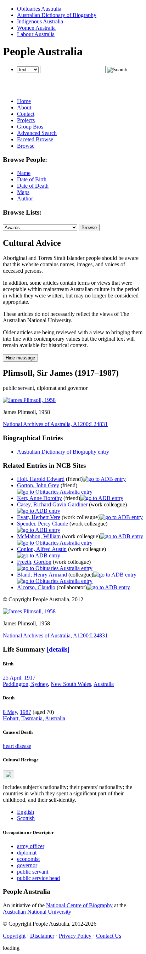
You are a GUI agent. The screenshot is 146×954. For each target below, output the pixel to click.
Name (23, 173)
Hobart (10, 718)
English (25, 812)
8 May (10, 712)
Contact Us (108, 936)
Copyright (14, 936)
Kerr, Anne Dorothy (39, 498)
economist (28, 859)
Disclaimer (42, 936)
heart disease (17, 746)
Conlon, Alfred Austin (42, 549)
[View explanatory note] (8, 774)
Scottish (26, 818)
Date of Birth (31, 179)
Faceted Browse (35, 139)
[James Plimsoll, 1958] (29, 400)
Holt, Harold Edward (40, 479)
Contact (25, 114)
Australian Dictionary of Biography (56, 15)
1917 (29, 678)
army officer (30, 846)
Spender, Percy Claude (42, 524)
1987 (25, 712)
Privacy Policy (75, 936)
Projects (26, 120)
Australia (104, 684)
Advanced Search (37, 133)
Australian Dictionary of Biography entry (63, 452)
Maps (23, 192)
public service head (38, 878)
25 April (12, 678)
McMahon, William (39, 536)
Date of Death (33, 186)
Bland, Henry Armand (42, 575)
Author (25, 198)
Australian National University (37, 912)
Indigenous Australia (40, 21)
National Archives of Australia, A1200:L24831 (55, 424)
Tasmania (32, 718)
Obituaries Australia (39, 9)
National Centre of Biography (79, 905)
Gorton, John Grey (38, 485)
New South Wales (71, 684)
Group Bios (30, 127)
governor (27, 865)
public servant (32, 872)
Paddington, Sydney (25, 684)
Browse (25, 146)
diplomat (26, 853)
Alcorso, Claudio (36, 587)
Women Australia (36, 28)
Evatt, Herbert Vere (38, 517)
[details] (58, 649)
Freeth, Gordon (34, 562)
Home (24, 101)
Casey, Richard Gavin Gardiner (52, 504)
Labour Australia (36, 34)
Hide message (20, 357)
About (24, 107)
